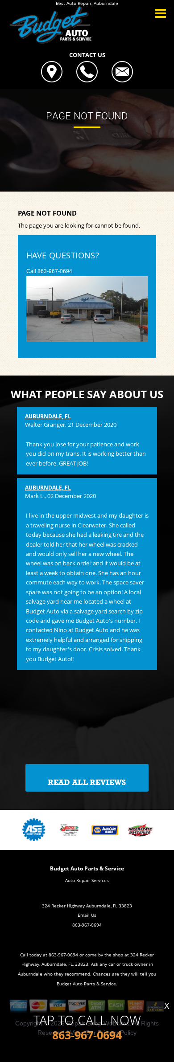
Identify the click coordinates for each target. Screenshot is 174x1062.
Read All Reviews (87, 782)
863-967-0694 (54, 271)
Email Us (87, 915)
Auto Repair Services (87, 880)
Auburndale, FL (48, 416)
